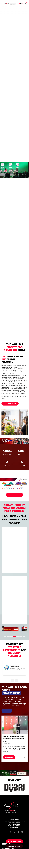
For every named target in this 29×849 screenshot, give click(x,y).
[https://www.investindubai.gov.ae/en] (14, 787)
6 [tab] (20, 636)
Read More (9, 757)
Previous (12, 680)
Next (16, 680)
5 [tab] (17, 636)
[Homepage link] (10, 3)
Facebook (7, 832)
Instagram (10, 832)
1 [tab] (5, 636)
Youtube (18, 832)
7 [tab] (24, 636)
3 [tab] (11, 636)
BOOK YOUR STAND (10, 403)
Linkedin (14, 832)
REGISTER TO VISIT (14, 846)
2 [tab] (8, 636)
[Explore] (25, 3)
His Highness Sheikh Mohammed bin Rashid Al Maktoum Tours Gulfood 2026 (14, 738)
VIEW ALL (7, 711)
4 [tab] (14, 636)
